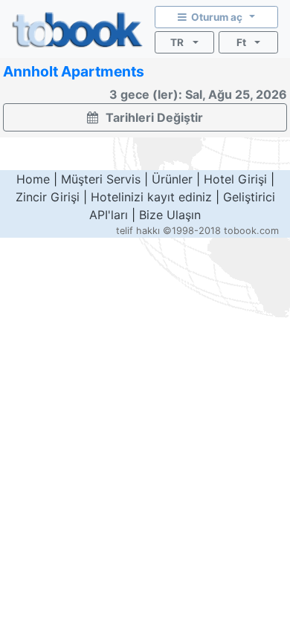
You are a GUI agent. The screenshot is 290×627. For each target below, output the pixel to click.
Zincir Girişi (48, 196)
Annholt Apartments (73, 71)
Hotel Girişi (235, 179)
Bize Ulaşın (170, 214)
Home (33, 179)
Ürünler (172, 179)
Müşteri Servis (101, 179)
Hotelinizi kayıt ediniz (151, 196)
